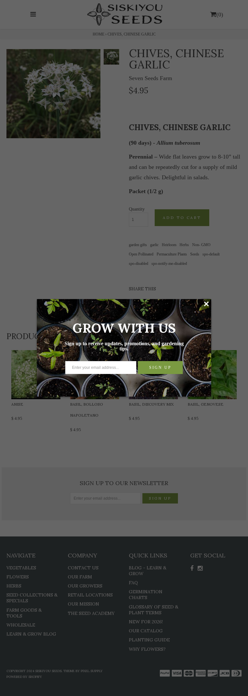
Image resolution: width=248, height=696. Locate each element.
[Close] (206, 304)
